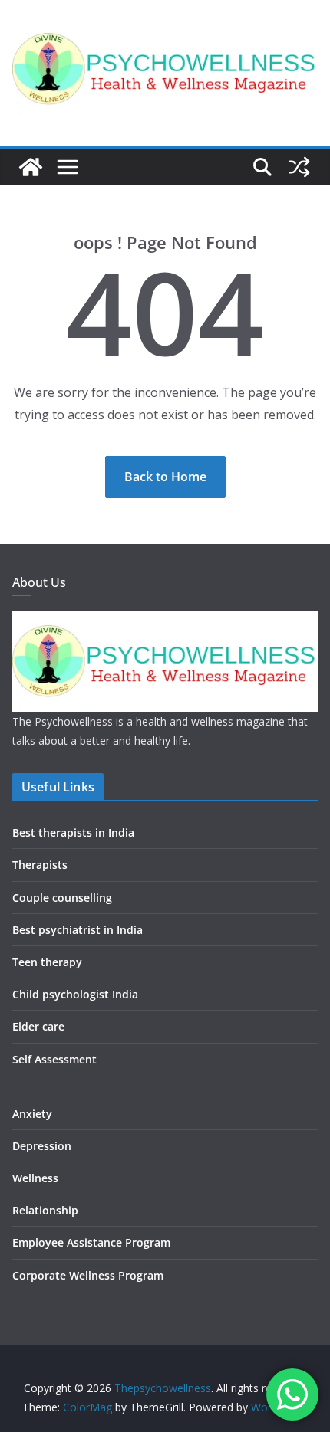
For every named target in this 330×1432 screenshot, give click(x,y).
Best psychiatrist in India (77, 929)
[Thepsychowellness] (30, 167)
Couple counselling (62, 897)
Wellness (35, 1178)
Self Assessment (54, 1059)
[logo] (165, 620)
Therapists (40, 864)
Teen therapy (47, 962)
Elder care (38, 1026)
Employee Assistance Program (91, 1242)
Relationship (45, 1210)
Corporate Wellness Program (87, 1275)
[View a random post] (299, 167)
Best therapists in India (73, 832)
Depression (41, 1146)
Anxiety (32, 1113)
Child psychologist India (75, 994)
